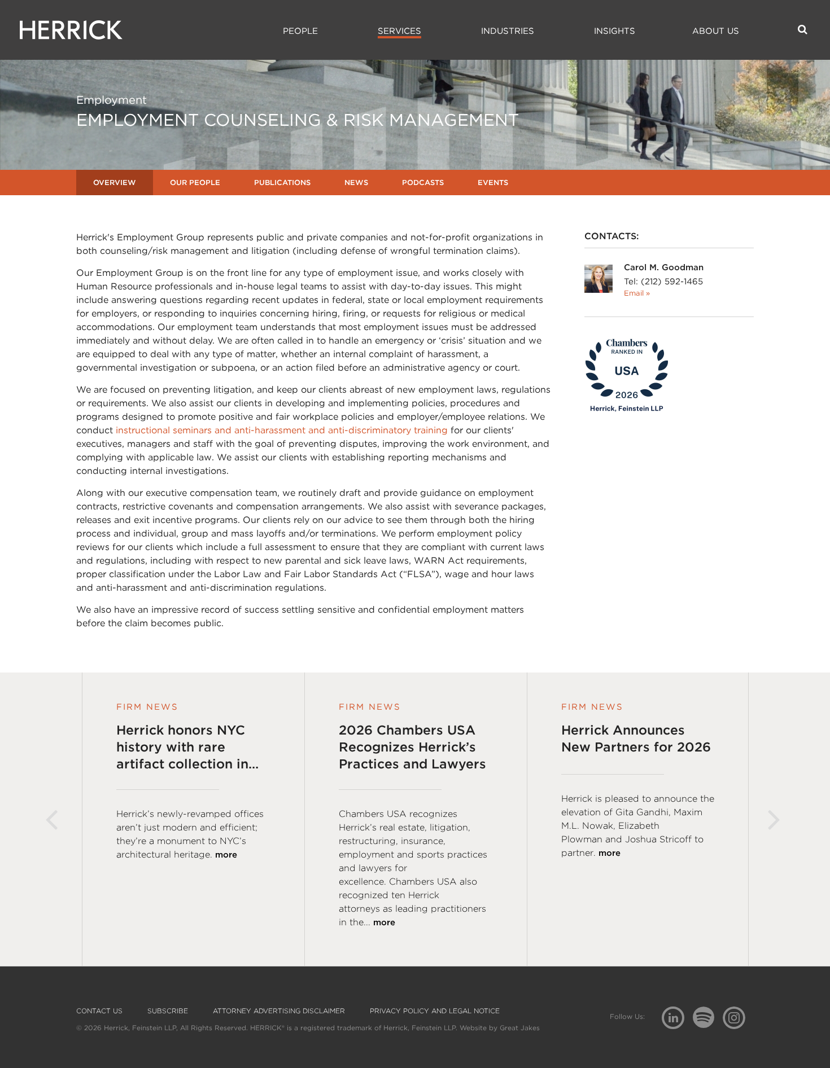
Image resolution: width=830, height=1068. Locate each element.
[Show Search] (802, 29)
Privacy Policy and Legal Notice (435, 1011)
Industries (507, 31)
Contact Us (99, 1011)
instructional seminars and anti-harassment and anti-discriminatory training (282, 430)
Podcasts (423, 182)
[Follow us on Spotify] (708, 1023)
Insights (614, 31)
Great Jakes (520, 1027)
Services (399, 31)
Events (493, 182)
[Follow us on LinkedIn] (677, 1019)
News (356, 182)
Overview (114, 182)
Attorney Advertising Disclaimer (279, 1011)
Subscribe (167, 1011)
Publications (282, 182)
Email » (637, 293)
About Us (715, 31)
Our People (195, 182)
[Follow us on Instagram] (738, 1017)
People (300, 31)
